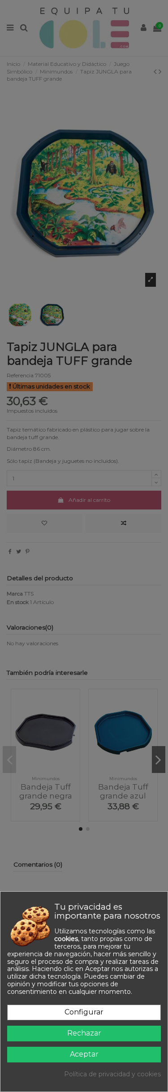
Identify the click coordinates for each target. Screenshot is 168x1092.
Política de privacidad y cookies (112, 1074)
